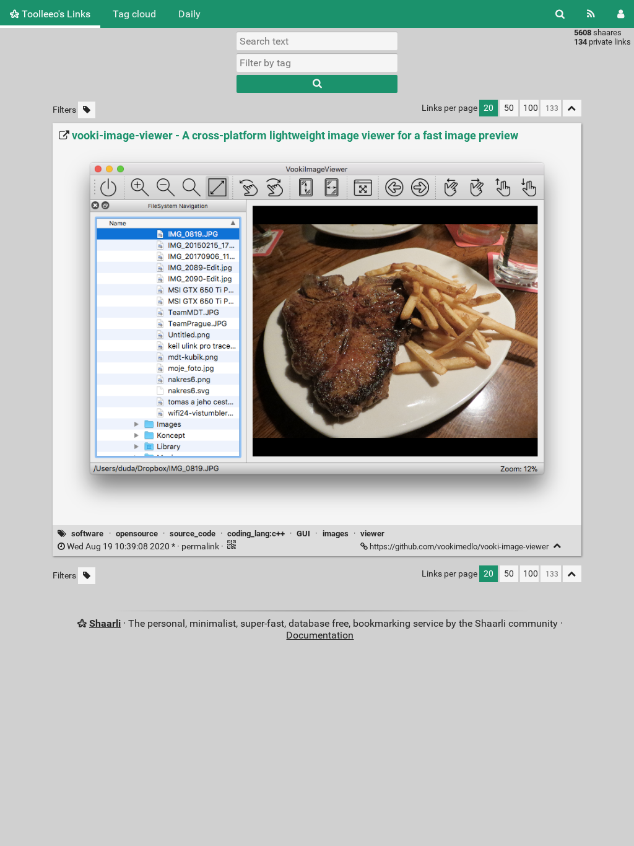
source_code (192, 533)
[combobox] (317, 62)
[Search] (560, 14)
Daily (189, 14)
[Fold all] (572, 108)
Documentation (320, 635)
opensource (137, 533)
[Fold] (557, 546)
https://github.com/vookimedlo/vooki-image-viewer (459, 546)
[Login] (620, 14)
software (87, 533)
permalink (143, 546)
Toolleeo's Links (54, 14)
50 (509, 108)
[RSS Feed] (591, 14)
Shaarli (105, 623)
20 (488, 108)
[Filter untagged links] (86, 110)
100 (530, 108)
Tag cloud (134, 14)
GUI (303, 533)
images (336, 533)
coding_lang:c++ (256, 533)
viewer (372, 533)
